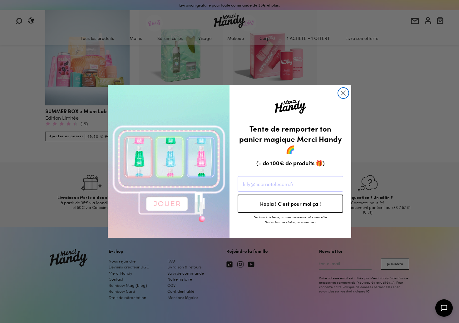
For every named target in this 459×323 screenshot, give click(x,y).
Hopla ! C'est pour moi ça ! (290, 203)
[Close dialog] (343, 93)
